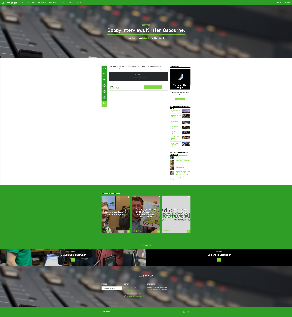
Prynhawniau (174, 121)
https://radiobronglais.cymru (133, 287)
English (79, 2)
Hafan (22, 2)
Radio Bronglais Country (175, 137)
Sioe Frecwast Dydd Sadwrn (176, 116)
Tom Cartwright (106, 230)
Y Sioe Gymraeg (175, 132)
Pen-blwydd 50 (180, 177)
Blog (62, 2)
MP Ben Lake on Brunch (73, 255)
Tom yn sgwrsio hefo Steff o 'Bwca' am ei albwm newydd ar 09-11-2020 (183, 173)
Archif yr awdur (153, 87)
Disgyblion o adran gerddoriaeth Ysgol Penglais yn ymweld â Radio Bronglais (176, 213)
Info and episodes (180, 99)
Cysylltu (70, 2)
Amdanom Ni (42, 2)
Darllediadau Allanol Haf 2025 (182, 156)
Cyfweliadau (146, 25)
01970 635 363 (130, 290)
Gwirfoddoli (53, 2)
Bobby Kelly (146, 38)
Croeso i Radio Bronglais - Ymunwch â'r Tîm (183, 161)
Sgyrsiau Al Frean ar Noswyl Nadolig (181, 166)
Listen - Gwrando (284, 2)
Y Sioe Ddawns (175, 127)
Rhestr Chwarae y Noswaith (175, 144)
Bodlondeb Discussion (219, 255)
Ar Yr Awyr (31, 2)
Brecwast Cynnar (175, 110)
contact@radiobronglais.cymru (134, 293)
